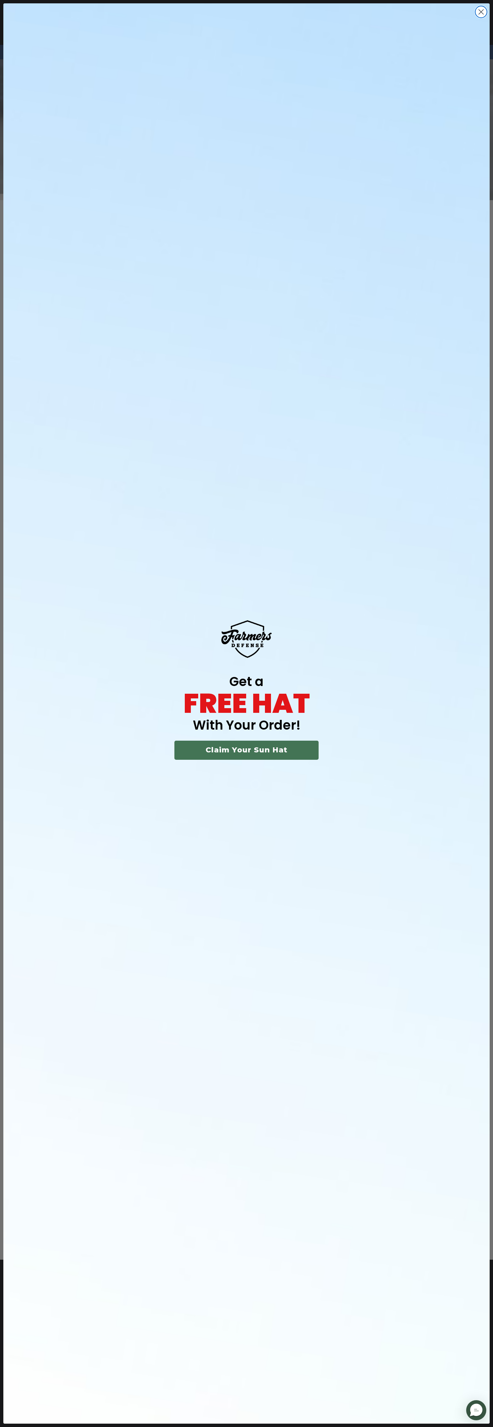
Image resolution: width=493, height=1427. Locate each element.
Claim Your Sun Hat (246, 749)
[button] (476, 1410)
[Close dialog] (481, 12)
